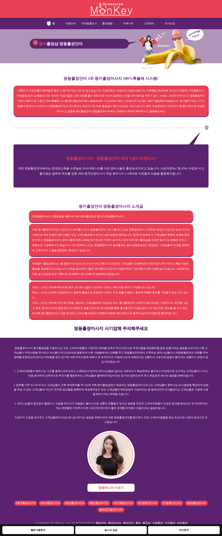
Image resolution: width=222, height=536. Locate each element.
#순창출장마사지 (147, 503)
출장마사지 (114, 522)
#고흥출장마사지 (172, 503)
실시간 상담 (110, 530)
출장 (138, 522)
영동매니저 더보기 (111, 487)
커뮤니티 (128, 23)
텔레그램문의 (38, 530)
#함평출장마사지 (196, 503)
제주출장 (182, 522)
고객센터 (149, 23)
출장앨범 (107, 23)
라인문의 (184, 530)
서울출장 (157, 522)
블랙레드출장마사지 (111, 509)
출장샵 (146, 522)
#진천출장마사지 (123, 503)
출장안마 (101, 522)
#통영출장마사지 (99, 503)
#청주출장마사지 (25, 503)
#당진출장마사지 (74, 503)
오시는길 (170, 23)
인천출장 (170, 522)
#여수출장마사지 (50, 503)
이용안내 (70, 23)
